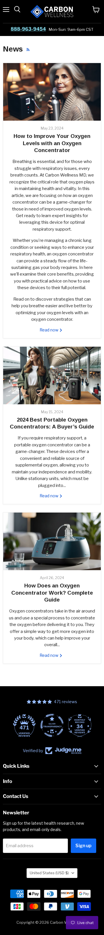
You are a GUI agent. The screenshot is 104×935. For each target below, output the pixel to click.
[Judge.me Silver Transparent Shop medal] (33, 725)
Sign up (83, 845)
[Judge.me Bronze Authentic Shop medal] (89, 725)
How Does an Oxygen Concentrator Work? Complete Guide (52, 593)
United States (49, 872)
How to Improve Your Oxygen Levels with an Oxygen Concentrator (52, 143)
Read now (49, 329)
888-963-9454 (28, 29)
